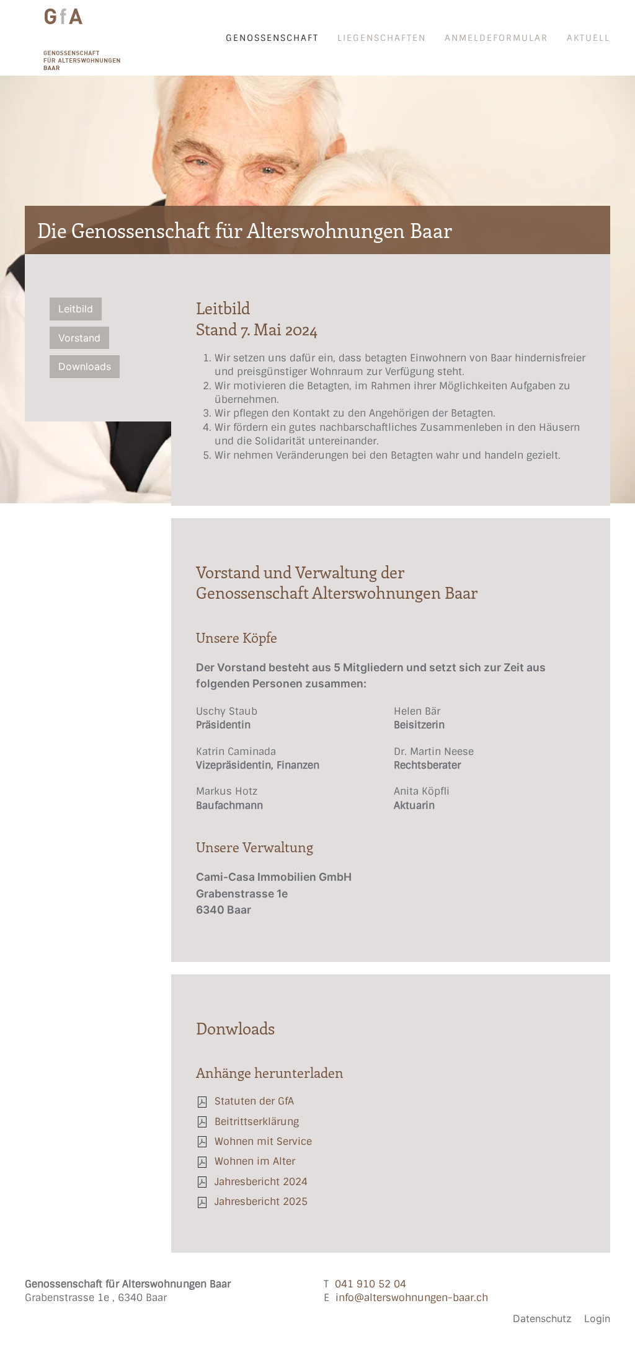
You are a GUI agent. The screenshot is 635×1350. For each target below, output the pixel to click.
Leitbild (75, 308)
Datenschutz (542, 1318)
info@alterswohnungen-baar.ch (411, 1297)
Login (597, 1318)
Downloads (84, 366)
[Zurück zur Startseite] (73, 38)
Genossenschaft (272, 37)
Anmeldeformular (496, 37)
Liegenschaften (381, 37)
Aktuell (588, 37)
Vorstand (79, 338)
